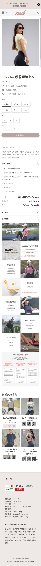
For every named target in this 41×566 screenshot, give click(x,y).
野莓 (25, 110)
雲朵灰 (16, 110)
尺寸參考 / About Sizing (13, 511)
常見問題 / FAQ (10, 509)
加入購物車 (20, 135)
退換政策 (16, 562)
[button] (2, 12)
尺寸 (3, 115)
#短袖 (12, 147)
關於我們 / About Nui (12, 499)
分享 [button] (6, 141)
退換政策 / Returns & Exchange (16, 514)
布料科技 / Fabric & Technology (16, 504)
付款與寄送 (24, 562)
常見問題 (31, 562)
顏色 (3, 99)
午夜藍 (26, 104)
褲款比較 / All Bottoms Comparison (18, 506)
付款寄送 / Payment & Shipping (16, 516)
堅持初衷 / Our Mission (13, 501)
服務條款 (10, 562)
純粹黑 (6, 104)
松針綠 (6, 110)
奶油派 (16, 104)
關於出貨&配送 (19, 6)
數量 (3, 125)
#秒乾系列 (5, 147)
